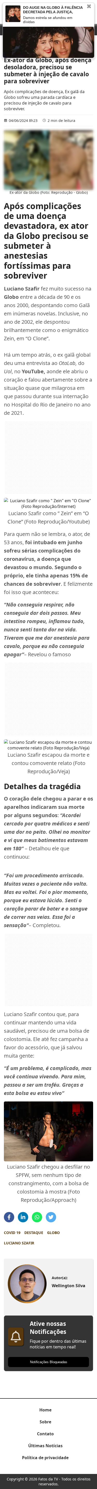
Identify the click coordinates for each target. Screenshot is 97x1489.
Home (45, 1410)
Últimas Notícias (45, 1446)
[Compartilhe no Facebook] (9, 1217)
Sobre (45, 1422)
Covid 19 (12, 1232)
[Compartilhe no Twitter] (51, 1217)
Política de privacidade (45, 1457)
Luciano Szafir (19, 1242)
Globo (53, 1232)
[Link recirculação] (12, 13)
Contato (45, 1434)
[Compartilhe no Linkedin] (23, 1217)
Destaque (33, 1232)
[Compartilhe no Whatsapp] (37, 1217)
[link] (27, 1284)
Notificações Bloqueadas (48, 1362)
